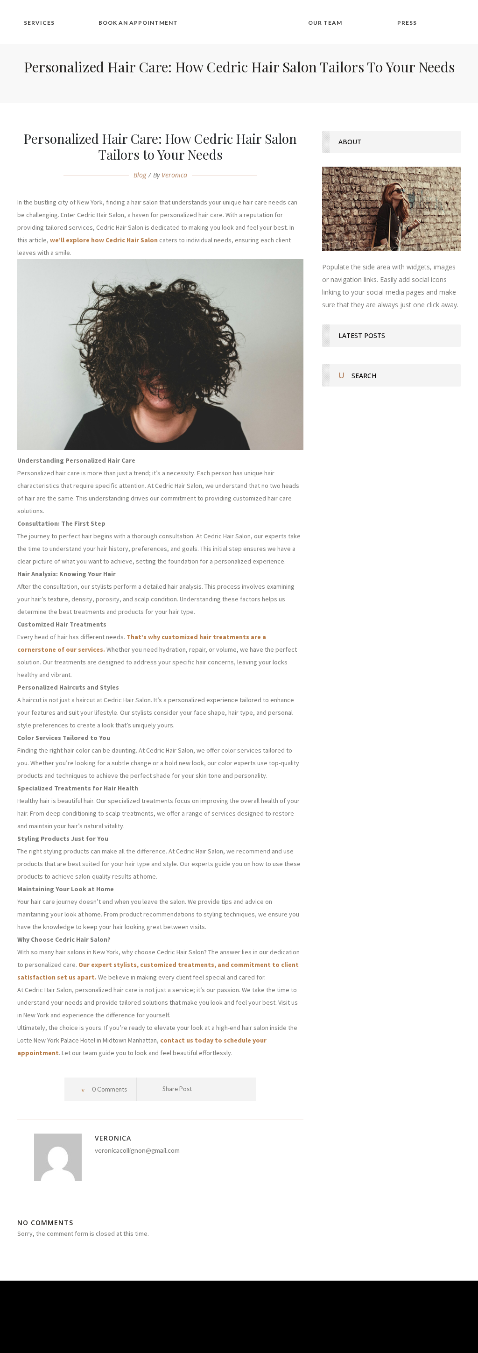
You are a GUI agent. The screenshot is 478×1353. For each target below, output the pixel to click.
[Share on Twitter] (218, 1089)
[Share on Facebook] (205, 1089)
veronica (174, 174)
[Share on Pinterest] (244, 1089)
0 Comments (109, 1089)
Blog (140, 174)
